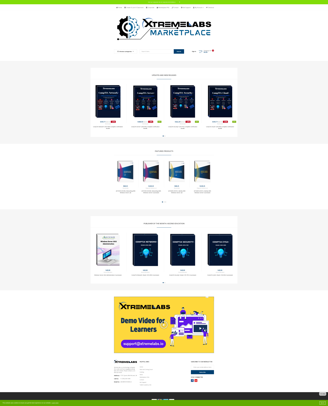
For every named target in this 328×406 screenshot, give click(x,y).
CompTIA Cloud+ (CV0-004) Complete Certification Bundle (220, 127)
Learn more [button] (55, 403)
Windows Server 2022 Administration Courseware (108, 275)
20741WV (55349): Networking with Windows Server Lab (125, 191)
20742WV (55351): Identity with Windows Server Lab (176, 191)
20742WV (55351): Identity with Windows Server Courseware (202, 191)
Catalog (142, 372)
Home (141, 367)
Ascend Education (108, 272)
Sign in (194, 51)
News (141, 374)
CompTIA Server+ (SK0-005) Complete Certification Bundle (145, 127)
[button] (92, 104)
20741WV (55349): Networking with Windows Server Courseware (151, 191)
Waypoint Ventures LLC (151, 188)
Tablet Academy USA (145, 385)
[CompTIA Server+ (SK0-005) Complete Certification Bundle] (145, 101)
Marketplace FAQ (144, 377)
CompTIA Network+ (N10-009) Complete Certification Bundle (108, 127)
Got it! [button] (322, 403)
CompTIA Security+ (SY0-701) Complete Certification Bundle (182, 127)
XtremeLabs (108, 124)
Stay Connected (197, 377)
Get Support (143, 382)
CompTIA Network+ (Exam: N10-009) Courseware (145, 275)
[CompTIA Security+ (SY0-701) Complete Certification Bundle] (182, 101)
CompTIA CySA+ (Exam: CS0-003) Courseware (220, 275)
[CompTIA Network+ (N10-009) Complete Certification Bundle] (108, 101)
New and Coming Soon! (146, 369)
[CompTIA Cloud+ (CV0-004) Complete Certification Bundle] (220, 101)
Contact (142, 380)
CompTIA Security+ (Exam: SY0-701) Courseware (182, 275)
